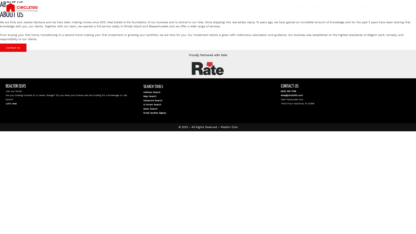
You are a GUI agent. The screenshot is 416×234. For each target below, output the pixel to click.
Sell (339, 7)
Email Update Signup (154, 112)
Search (316, 7)
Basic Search (150, 108)
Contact (403, 7)
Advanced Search (152, 100)
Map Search (149, 96)
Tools (377, 7)
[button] (321, 7)
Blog (391, 7)
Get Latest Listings (358, 7)
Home (287, 7)
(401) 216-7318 (288, 91)
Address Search (151, 92)
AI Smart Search (152, 104)
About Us (301, 7)
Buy (330, 7)
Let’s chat (11, 103)
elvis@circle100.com (292, 95)
